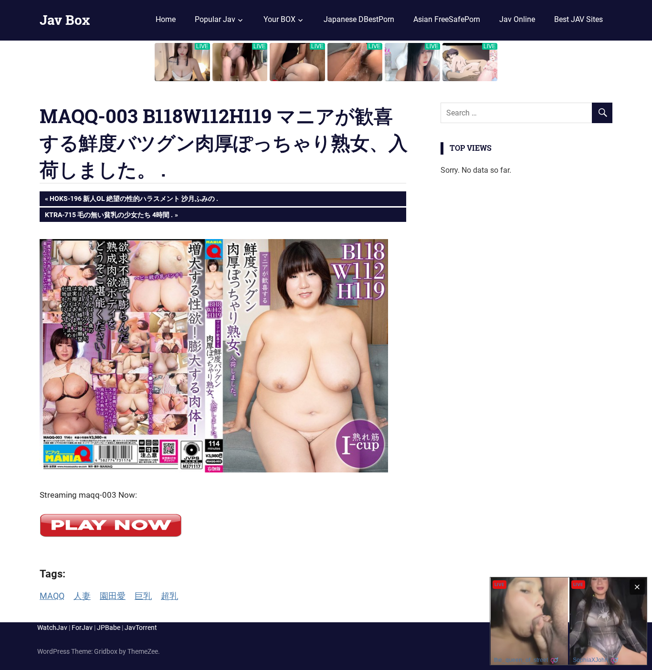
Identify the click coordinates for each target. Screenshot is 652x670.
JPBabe (108, 627)
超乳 (169, 596)
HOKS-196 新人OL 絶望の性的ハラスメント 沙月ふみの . (133, 200)
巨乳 (143, 596)
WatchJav (52, 627)
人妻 (82, 596)
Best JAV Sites (578, 19)
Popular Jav (215, 19)
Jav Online (517, 19)
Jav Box (65, 20)
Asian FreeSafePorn (446, 19)
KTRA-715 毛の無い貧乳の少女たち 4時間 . (108, 216)
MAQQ (52, 596)
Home (166, 19)
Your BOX (279, 19)
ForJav (82, 627)
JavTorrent (141, 627)
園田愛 (113, 596)
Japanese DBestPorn (359, 19)
